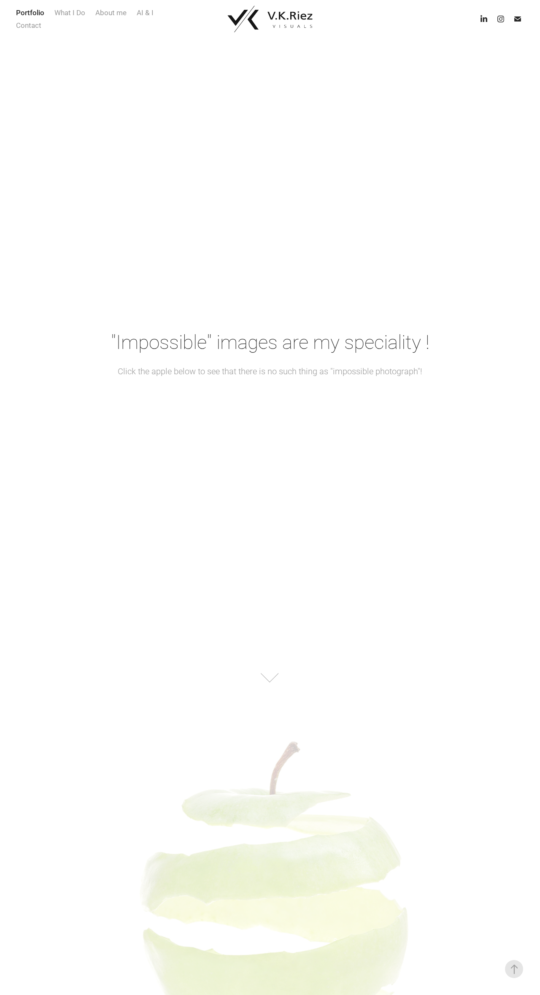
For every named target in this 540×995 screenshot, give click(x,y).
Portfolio (30, 12)
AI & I (145, 12)
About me (111, 12)
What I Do (69, 12)
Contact (28, 25)
